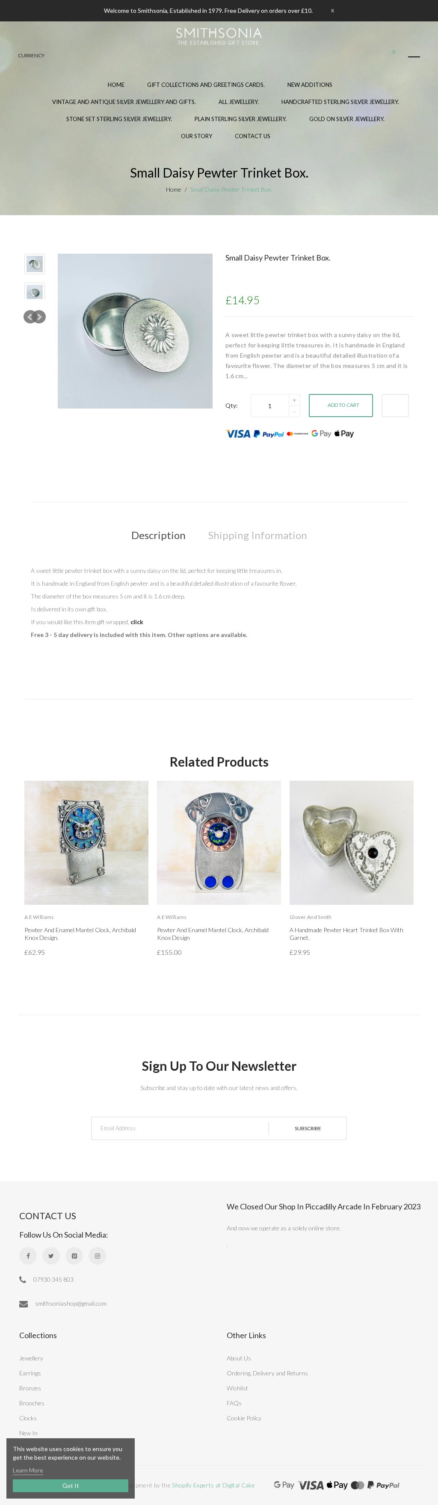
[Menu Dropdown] (414, 56)
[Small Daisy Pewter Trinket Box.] (34, 264)
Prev (30, 317)
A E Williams (39, 917)
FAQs (234, 1403)
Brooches (31, 1403)
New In (28, 1433)
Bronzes (30, 1388)
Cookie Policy (244, 1418)
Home (173, 189)
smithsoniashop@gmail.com (70, 1303)
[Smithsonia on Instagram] (97, 1256)
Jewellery (31, 1358)
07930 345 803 (53, 1279)
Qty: (231, 405)
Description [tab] (158, 535)
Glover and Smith (311, 917)
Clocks (28, 1418)
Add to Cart (343, 405)
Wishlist (237, 1388)
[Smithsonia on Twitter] (51, 1256)
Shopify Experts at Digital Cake (213, 1485)
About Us (239, 1358)
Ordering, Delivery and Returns (267, 1373)
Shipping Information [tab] (257, 535)
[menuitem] (205, 89)
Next (39, 317)
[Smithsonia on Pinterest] (74, 1256)
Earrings (30, 1373)
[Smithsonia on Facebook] (28, 1256)
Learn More (28, 1470)
